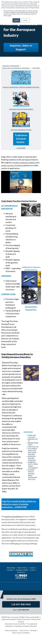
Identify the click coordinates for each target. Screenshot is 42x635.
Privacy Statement (11, 630)
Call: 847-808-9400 (21, 604)
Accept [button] (16, 20)
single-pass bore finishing (11, 165)
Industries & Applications (10, 66)
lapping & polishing (28, 162)
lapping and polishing (13, 516)
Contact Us (21, 572)
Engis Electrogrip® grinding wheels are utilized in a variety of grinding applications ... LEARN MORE (19, 504)
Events (32, 570)
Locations (10, 570)
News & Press (22, 567)
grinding (15, 162)
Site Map (33, 630)
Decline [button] (25, 20)
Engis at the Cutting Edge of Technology (16, 68)
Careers (32, 567)
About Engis (11, 567)
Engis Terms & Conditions (21, 633)
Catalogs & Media (22, 570)
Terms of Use (23, 630)
